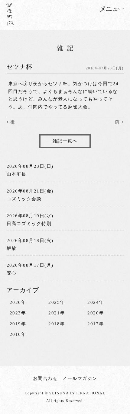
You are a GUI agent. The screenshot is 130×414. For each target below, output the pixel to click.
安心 (12, 273)
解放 (12, 248)
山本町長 (17, 174)
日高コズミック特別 (29, 223)
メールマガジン (79, 378)
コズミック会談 (24, 198)
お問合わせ (45, 378)
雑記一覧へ (65, 141)
